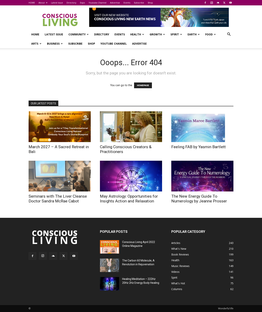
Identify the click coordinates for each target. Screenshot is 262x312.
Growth (156, 34)
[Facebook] (205, 2)
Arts (34, 43)
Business (53, 43)
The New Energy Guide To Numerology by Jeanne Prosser (199, 198)
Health (135, 34)
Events (127, 2)
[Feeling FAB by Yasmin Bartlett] (202, 126)
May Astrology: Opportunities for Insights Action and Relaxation (129, 198)
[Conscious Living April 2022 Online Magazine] (109, 247)
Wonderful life (225, 308)
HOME (32, 2)
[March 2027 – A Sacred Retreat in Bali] (60, 126)
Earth (192, 34)
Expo (82, 2)
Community (77, 34)
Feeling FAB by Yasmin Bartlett (198, 147)
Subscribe (139, 2)
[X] (224, 2)
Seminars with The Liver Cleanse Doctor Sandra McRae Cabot (58, 198)
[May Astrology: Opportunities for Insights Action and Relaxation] (131, 176)
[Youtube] (230, 2)
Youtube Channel (97, 2)
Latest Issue (57, 2)
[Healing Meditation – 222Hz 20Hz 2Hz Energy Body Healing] (109, 283)
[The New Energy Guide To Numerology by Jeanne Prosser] (202, 176)
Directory (71, 2)
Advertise (115, 2)
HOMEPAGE (143, 85)
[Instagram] (211, 2)
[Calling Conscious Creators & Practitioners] (131, 126)
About (42, 2)
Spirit (175, 34)
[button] (228, 35)
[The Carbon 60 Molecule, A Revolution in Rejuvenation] (109, 265)
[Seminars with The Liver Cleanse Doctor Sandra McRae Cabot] (60, 176)
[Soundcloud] (218, 2)
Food (209, 34)
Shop (150, 2)
